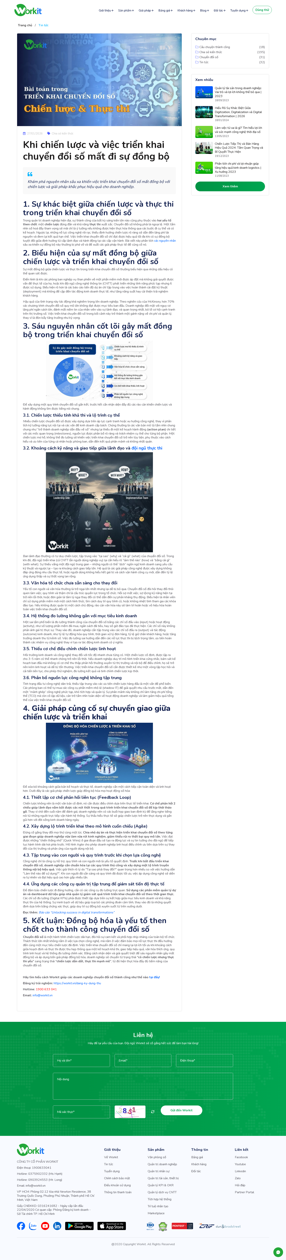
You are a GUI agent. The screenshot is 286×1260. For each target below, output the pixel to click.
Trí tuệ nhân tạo (158, 1206)
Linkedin (240, 1171)
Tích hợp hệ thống (159, 1199)
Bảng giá (164, 10)
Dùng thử (262, 10)
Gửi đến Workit (181, 1110)
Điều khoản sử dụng (117, 1185)
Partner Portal (244, 1192)
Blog (203, 10)
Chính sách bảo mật (117, 1178)
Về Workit (111, 1157)
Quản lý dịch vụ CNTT (162, 1192)
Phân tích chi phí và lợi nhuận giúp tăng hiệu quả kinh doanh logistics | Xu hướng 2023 (238, 168)
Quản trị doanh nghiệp (162, 1164)
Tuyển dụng (238, 10)
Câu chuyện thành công (214, 47)
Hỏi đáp (240, 1185)
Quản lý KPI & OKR (161, 1185)
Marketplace (156, 1213)
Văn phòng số (157, 1157)
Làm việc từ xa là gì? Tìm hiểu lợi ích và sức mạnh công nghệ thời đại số (238, 130)
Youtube (240, 1164)
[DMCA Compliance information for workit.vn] (162, 1227)
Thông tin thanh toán (118, 1192)
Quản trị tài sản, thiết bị (163, 1178)
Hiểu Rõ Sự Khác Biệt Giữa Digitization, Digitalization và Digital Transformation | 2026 (238, 112)
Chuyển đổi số (208, 57)
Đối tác (218, 10)
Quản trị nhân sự (158, 1171)
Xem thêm (230, 186)
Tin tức (43, 25)
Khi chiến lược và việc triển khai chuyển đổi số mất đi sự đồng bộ (96, 150)
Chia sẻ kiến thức (210, 52)
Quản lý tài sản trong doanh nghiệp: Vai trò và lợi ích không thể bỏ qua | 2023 (238, 92)
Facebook (241, 1157)
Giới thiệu (105, 10)
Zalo (238, 1178)
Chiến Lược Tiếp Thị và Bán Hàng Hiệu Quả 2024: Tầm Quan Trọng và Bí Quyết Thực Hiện (239, 148)
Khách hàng (185, 10)
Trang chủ (25, 25)
